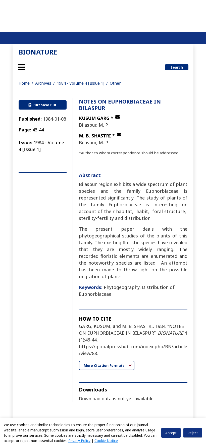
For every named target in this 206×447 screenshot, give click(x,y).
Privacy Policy (79, 440)
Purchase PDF (44, 105)
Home (24, 83)
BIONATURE (38, 52)
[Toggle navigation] (21, 67)
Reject (192, 432)
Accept (171, 432)
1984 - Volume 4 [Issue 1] (80, 83)
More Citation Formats (105, 365)
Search (177, 67)
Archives (43, 83)
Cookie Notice (106, 440)
